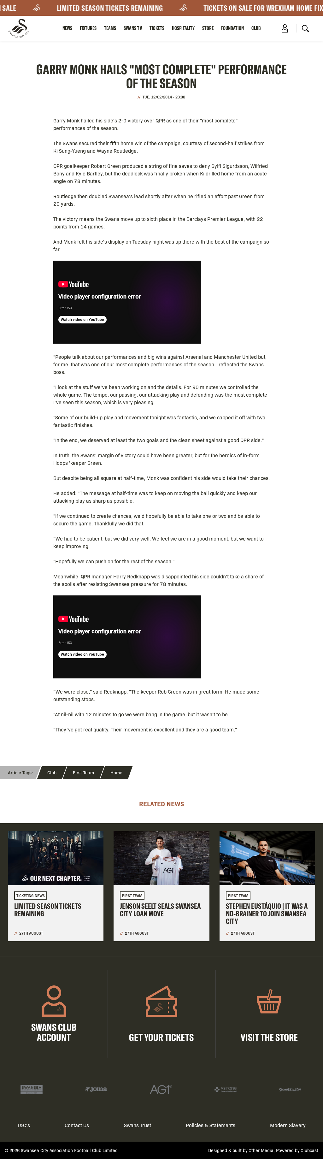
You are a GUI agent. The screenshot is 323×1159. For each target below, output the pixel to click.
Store (208, 28)
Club (256, 28)
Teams (110, 28)
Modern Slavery (288, 1125)
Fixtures (88, 28)
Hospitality (183, 28)
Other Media (261, 1150)
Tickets (157, 28)
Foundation (232, 28)
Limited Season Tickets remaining (99, 8)
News (67, 28)
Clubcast (309, 1150)
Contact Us (77, 1125)
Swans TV (133, 28)
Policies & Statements (210, 1125)
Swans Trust (137, 1125)
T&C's (23, 1125)
